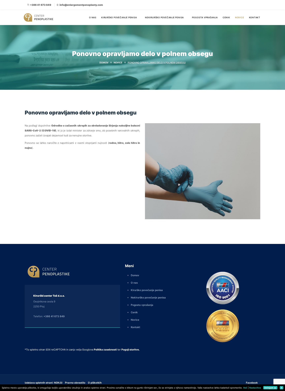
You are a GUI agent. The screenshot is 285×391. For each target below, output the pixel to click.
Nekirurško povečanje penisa (164, 17)
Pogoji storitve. (130, 349)
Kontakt (254, 17)
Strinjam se (270, 387)
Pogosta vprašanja (205, 17)
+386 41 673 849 (54, 316)
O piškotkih (95, 382)
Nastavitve (255, 387)
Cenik (226, 17)
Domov (103, 62)
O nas (92, 17)
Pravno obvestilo (75, 382)
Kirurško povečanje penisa (119, 17)
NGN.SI (58, 382)
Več (245, 387)
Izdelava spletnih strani (39, 382)
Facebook (252, 382)
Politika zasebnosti (105, 349)
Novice (239, 17)
